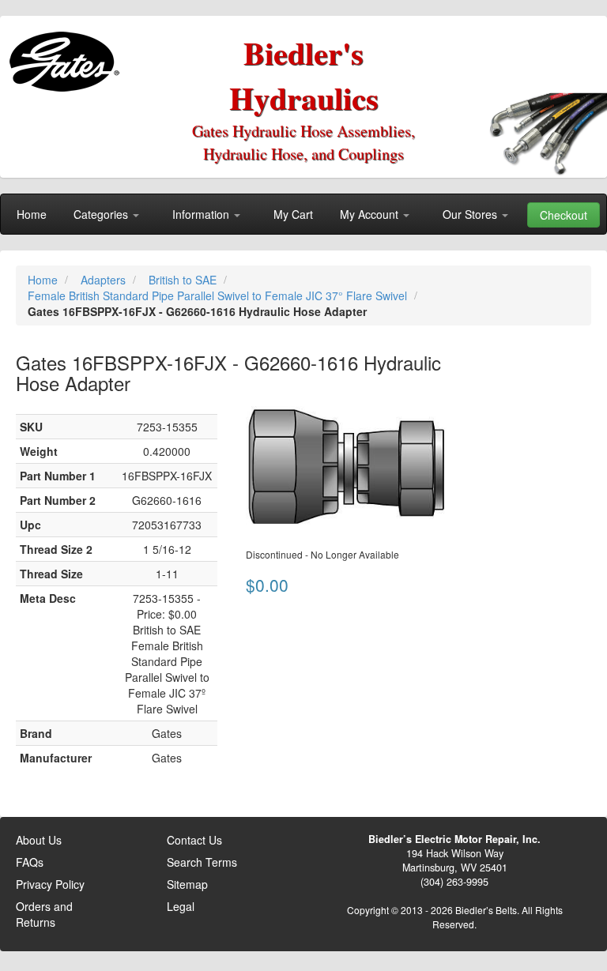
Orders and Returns (44, 914)
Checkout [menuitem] (563, 215)
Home (44, 280)
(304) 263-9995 (454, 882)
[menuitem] (31, 214)
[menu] (303, 214)
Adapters (105, 280)
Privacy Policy (50, 884)
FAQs (29, 862)
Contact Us (194, 840)
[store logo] (67, 55)
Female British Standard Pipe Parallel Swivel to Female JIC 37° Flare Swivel (219, 295)
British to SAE (184, 280)
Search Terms (202, 862)
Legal (180, 906)
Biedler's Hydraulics (304, 75)
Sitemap (187, 884)
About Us (39, 840)
